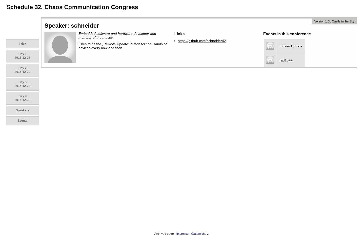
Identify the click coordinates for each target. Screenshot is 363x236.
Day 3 (22, 84)
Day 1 (22, 55)
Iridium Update (291, 46)
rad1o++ (286, 60)
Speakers (22, 110)
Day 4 (22, 98)
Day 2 (22, 70)
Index (22, 43)
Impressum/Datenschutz (192, 234)
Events (22, 120)
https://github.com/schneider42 (202, 41)
